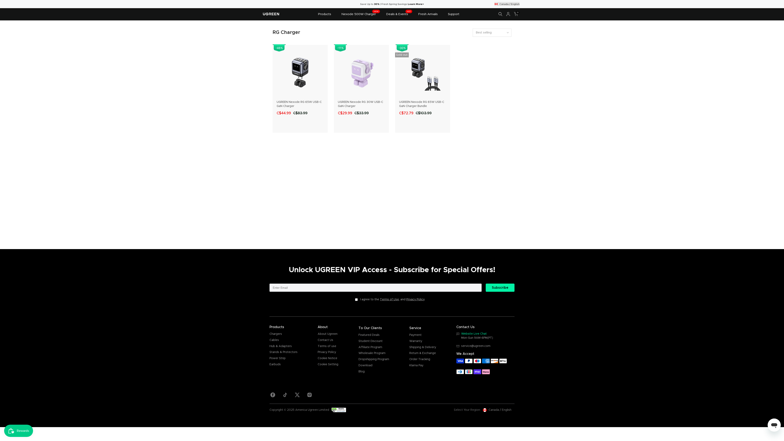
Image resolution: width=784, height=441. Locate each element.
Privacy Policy (415, 299)
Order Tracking (419, 359)
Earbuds (275, 364)
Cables (274, 340)
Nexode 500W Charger (360, 14)
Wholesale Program (372, 353)
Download (365, 365)
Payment (415, 335)
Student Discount (371, 341)
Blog (362, 371)
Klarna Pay (416, 365)
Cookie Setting (328, 364)
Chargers (276, 334)
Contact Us (325, 340)
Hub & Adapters (281, 346)
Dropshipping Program (374, 359)
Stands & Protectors (283, 352)
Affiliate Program (370, 347)
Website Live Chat (474, 333)
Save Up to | (370, 4)
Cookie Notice (327, 358)
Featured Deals (369, 335)
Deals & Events (398, 14)
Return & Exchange (422, 353)
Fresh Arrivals (428, 14)
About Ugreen (327, 334)
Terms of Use (389, 299)
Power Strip (278, 358)
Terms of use (327, 346)
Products (324, 14)
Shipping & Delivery (422, 347)
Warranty (415, 341)
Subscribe (500, 287)
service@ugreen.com (475, 346)
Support (453, 14)
